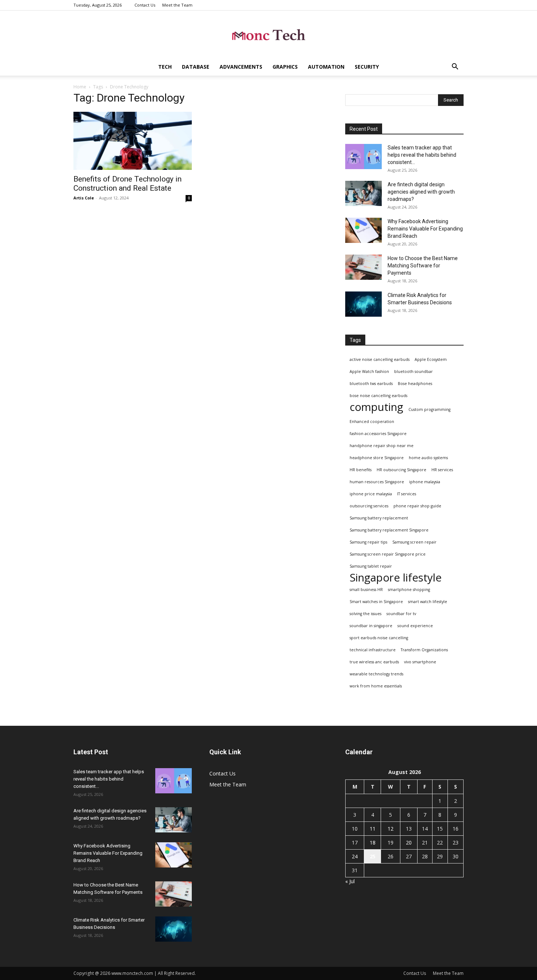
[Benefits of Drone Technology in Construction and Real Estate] (132, 141)
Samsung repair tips (368, 542)
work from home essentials (376, 686)
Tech (165, 66)
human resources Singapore (377, 481)
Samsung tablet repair (371, 566)
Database (195, 66)
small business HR (366, 589)
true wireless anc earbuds (374, 661)
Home (79, 87)
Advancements (241, 66)
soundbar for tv (401, 613)
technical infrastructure (373, 649)
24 (355, 856)
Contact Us (144, 5)
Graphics (285, 66)
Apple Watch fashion (369, 371)
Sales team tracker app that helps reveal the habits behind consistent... (422, 155)
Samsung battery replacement (379, 517)
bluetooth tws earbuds (371, 383)
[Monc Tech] (268, 35)
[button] (455, 67)
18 (373, 842)
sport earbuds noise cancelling (379, 637)
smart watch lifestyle (427, 601)
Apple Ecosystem (431, 359)
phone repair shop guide (417, 505)
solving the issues (365, 613)
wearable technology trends (376, 673)
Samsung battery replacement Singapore (389, 530)
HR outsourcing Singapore (401, 469)
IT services (406, 493)
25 (373, 856)
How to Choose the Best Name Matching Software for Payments (423, 265)
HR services (442, 469)
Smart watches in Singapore (376, 601)
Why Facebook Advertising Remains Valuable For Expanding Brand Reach (425, 228)
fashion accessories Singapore (378, 433)
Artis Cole (83, 198)
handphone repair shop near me (382, 445)
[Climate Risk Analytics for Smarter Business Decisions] (363, 304)
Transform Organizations (424, 649)
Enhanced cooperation (372, 421)
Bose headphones (415, 383)
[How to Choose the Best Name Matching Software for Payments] (363, 267)
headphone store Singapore (377, 457)
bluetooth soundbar (413, 371)
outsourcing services (369, 505)
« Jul (350, 881)
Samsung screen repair (414, 542)
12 (390, 828)
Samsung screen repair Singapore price (388, 554)
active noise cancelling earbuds (380, 359)
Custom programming (429, 409)
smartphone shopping (409, 589)
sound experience (415, 625)
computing (376, 407)
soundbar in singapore (371, 625)
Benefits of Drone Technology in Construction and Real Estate (127, 183)
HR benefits (361, 469)
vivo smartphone (420, 661)
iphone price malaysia (371, 493)
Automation (326, 66)
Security (367, 66)
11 (373, 828)
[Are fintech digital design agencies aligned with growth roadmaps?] (363, 193)
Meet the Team (177, 5)
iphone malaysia (424, 481)
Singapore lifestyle (396, 577)
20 (409, 842)
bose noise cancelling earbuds (378, 395)
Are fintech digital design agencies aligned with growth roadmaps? (421, 192)
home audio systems (428, 457)
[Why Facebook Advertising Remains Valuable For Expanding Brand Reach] (363, 230)
